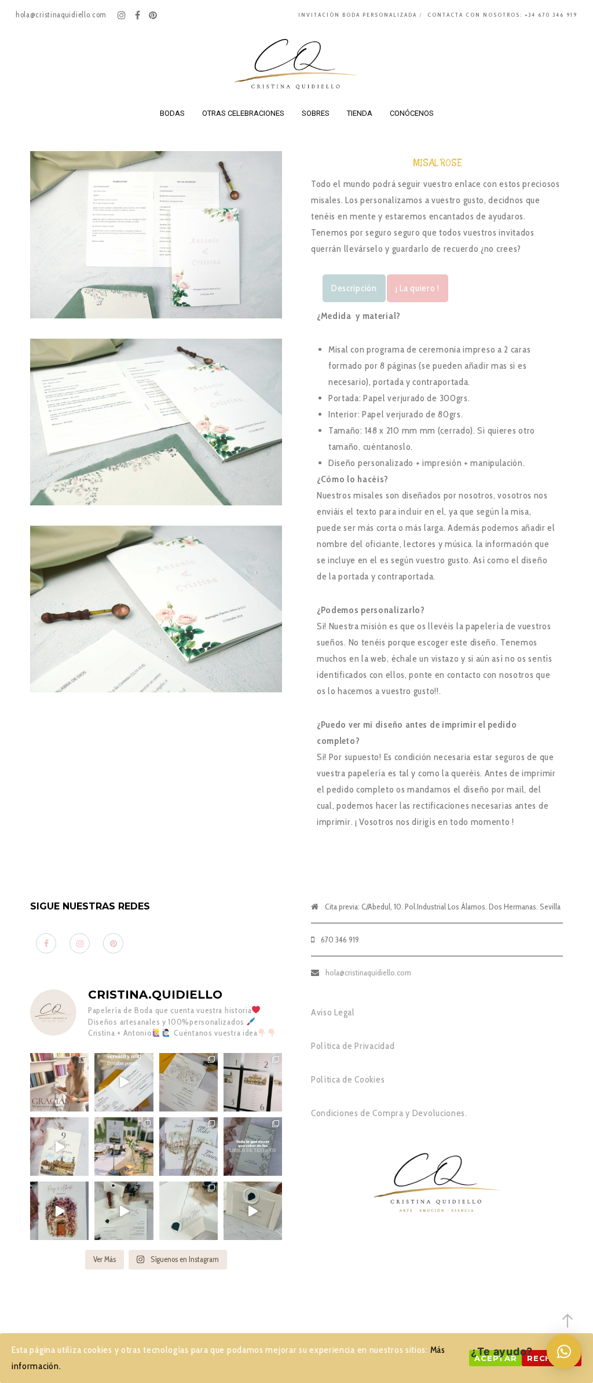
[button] (564, 1351)
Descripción (354, 288)
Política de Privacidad (352, 1045)
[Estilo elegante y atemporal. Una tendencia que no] (188, 1211)
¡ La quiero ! (418, 288)
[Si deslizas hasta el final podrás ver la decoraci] (253, 1082)
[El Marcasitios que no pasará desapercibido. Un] (253, 1211)
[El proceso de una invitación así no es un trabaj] (123, 1211)
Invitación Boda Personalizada (357, 15)
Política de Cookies (348, 1079)
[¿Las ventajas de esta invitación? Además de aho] (123, 1082)
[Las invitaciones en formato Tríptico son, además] (188, 1082)
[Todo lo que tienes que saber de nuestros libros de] (253, 1146)
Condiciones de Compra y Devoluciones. (389, 1112)
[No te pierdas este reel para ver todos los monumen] (59, 1146)
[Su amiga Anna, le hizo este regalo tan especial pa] (59, 1211)
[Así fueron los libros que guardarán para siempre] (188, 1146)
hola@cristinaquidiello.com (368, 972)
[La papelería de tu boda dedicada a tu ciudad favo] (123, 1146)
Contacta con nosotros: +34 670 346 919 (502, 15)
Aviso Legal (333, 1012)
